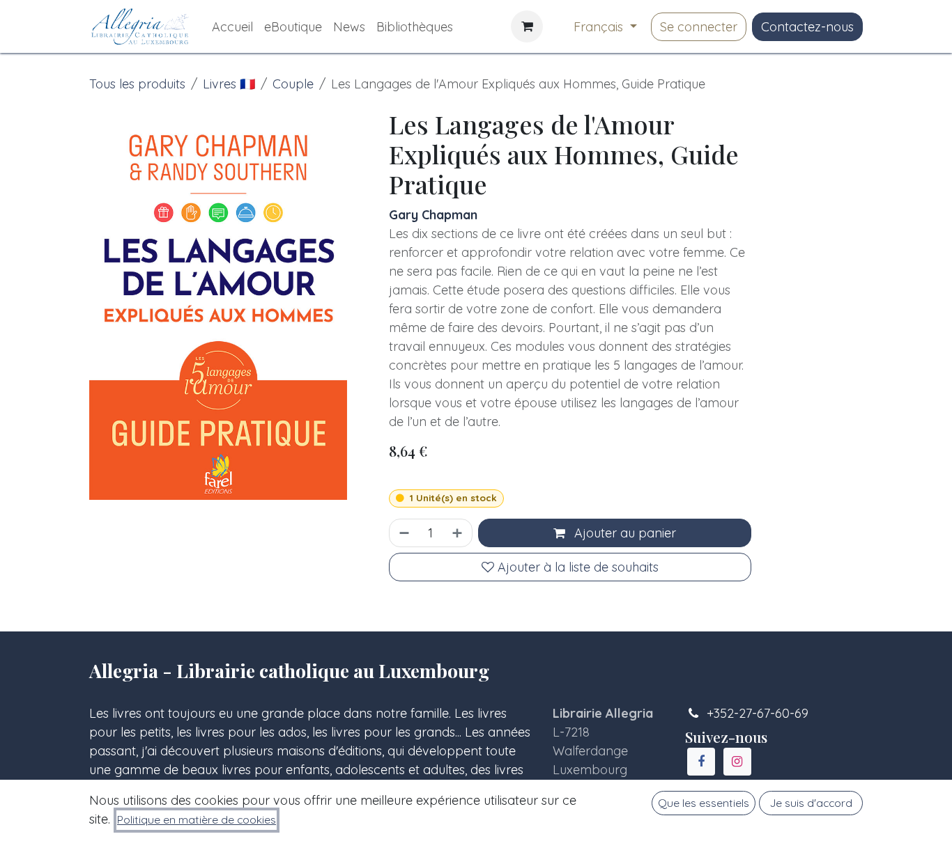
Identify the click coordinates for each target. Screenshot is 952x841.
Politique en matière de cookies (196, 819)
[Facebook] (701, 762)
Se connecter (698, 27)
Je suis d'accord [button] (811, 803)
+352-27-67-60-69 (757, 713)
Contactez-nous (807, 27)
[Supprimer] (403, 533)
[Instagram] (737, 762)
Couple (293, 84)
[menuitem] (232, 27)
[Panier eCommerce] (527, 26)
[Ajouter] (458, 533)
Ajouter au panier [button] (623, 533)
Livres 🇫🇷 (229, 84)
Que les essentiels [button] (703, 803)
